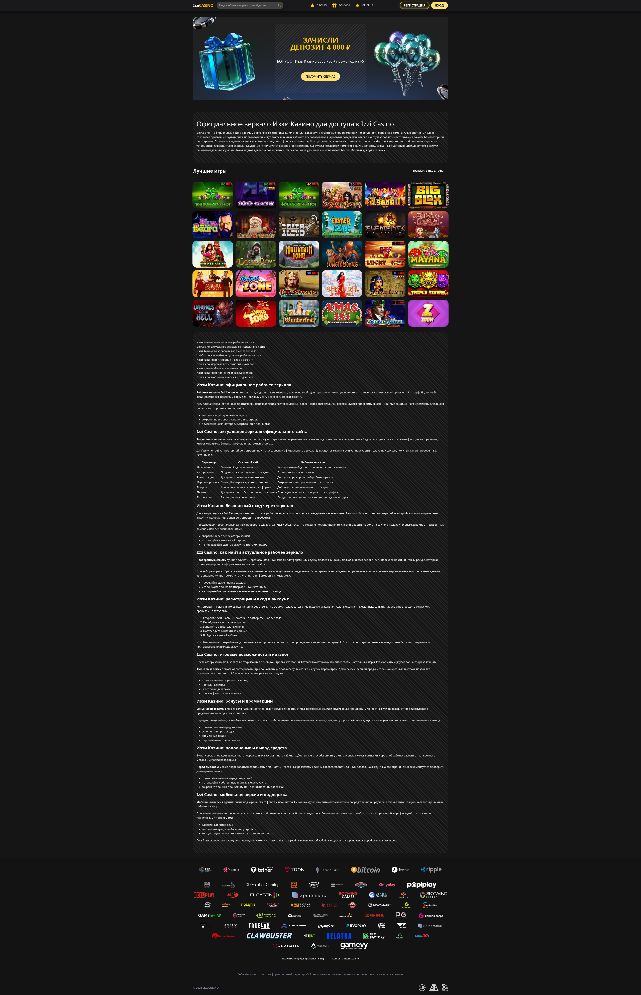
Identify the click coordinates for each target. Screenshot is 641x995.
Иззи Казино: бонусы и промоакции (220, 368)
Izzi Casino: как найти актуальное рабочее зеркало (229, 355)
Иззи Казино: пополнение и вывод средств (224, 373)
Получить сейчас (320, 76)
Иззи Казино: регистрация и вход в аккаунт (224, 360)
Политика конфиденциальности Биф (303, 958)
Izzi (203, 5)
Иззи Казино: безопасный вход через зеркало (226, 351)
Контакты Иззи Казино (345, 958)
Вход (439, 5)
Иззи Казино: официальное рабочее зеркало (226, 342)
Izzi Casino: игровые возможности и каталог (225, 364)
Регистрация (414, 5)
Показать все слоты (428, 171)
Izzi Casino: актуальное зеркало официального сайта (231, 347)
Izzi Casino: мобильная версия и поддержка (224, 377)
